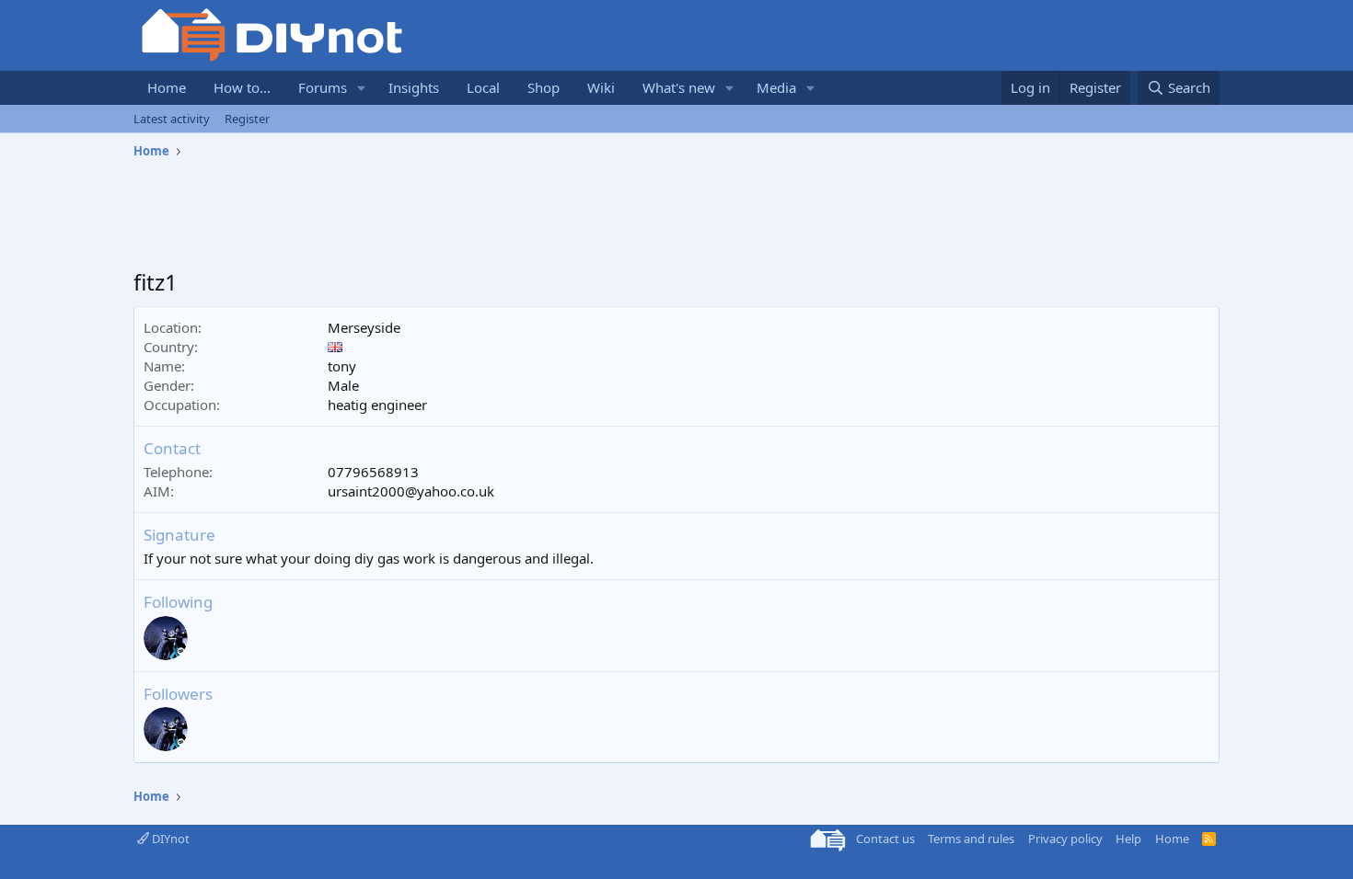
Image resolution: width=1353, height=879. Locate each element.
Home (166, 87)
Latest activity (171, 118)
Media (776, 87)
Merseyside (364, 327)
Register (247, 118)
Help (1128, 838)
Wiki (601, 87)
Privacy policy (1065, 838)
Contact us (885, 838)
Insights (413, 87)
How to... (242, 87)
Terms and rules (971, 838)
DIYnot (169, 838)
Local (483, 87)
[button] (362, 88)
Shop (543, 87)
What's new (678, 87)
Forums (322, 87)
